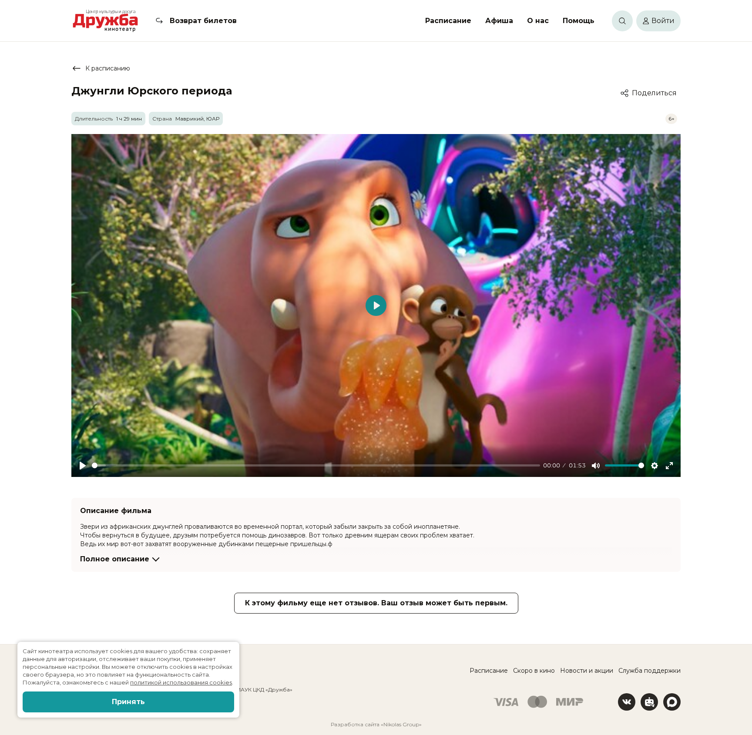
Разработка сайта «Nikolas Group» (376, 724)
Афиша (499, 21)
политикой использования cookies (181, 682)
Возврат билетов (203, 21)
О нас (538, 21)
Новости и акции (586, 671)
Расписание (448, 21)
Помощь (578, 21)
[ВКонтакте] (626, 702)
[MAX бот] (672, 702)
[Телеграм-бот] (649, 702)
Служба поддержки (649, 671)
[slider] (316, 465)
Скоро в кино (534, 671)
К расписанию (107, 68)
